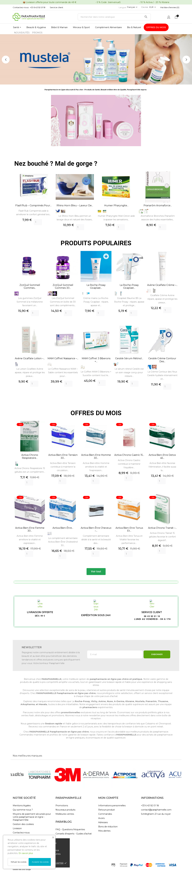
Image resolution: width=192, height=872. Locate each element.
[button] (96, 571)
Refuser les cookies (18, 862)
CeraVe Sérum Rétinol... (129, 358)
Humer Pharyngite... (116, 205)
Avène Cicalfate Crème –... (162, 285)
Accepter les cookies (40, 862)
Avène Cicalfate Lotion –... (30, 358)
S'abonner (157, 654)
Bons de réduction (108, 826)
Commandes (105, 814)
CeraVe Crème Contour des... (162, 360)
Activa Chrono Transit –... (162, 527)
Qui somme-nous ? (23, 809)
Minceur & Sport (81, 27)
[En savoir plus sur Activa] (124, 774)
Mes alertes (104, 830)
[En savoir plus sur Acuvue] (153, 774)
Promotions (62, 805)
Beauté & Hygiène (36, 27)
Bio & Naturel (134, 27)
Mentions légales (22, 805)
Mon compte (108, 798)
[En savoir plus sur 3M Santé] (39, 774)
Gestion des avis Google (22, 869)
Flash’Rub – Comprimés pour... (33, 205)
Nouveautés (22, 32)
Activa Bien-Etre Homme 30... (96, 456)
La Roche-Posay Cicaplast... (96, 286)
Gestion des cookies (23, 824)
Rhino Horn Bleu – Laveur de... (75, 205)
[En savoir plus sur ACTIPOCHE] (96, 774)
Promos (37, 32)
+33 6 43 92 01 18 (37, 7)
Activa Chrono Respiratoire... (29, 456)
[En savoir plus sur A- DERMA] (67, 774)
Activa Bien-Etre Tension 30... (63, 456)
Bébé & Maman (59, 27)
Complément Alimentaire (108, 27)
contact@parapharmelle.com (156, 809)
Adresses (103, 822)
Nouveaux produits (65, 809)
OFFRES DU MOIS (156, 27)
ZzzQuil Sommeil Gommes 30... (63, 286)
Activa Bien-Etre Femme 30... (29, 529)
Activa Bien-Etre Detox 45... (162, 456)
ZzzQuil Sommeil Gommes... (30, 286)
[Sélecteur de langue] (168, 17)
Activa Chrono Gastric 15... (129, 455)
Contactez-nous (21, 832)
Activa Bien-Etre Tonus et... (129, 529)
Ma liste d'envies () (169, 7)
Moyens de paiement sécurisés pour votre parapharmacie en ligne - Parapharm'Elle (32, 817)
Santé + (17, 27)
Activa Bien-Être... (62, 527)
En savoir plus (26, 853)
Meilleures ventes (65, 814)
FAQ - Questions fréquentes (70, 829)
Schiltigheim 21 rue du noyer (156, 814)
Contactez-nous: (21, 7)
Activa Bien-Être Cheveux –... (96, 529)
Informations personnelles (112, 805)
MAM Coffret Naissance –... (63, 358)
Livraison (17, 828)
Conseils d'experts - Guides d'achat (74, 833)
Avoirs (101, 818)
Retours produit (106, 809)
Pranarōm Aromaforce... (158, 205)
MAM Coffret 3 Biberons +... (96, 360)
